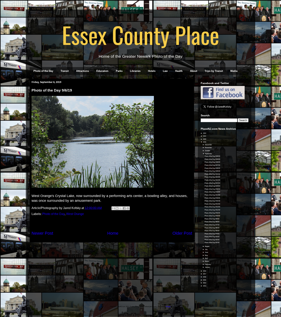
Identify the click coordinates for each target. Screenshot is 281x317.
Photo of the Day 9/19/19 (212, 189)
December (208, 145)
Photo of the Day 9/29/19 (212, 159)
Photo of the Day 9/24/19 (212, 174)
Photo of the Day (43, 71)
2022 (204, 133)
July (206, 249)
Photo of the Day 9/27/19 (212, 165)
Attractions (82, 71)
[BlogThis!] (117, 208)
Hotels (151, 71)
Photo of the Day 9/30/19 (212, 156)
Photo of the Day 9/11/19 (212, 213)
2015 (204, 280)
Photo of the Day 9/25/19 (212, 171)
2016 (204, 277)
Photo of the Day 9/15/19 (212, 201)
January (207, 267)
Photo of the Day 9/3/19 (212, 237)
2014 (204, 283)
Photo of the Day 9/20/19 (212, 186)
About (193, 71)
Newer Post (42, 233)
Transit (65, 71)
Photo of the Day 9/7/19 (212, 225)
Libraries (135, 71)
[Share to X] (121, 208)
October (207, 151)
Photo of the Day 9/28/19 (212, 162)
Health (179, 71)
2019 (204, 142)
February (208, 264)
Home (112, 233)
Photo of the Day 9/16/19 (212, 198)
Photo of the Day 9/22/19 (212, 180)
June (206, 252)
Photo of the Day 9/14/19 (212, 204)
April (206, 258)
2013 (204, 286)
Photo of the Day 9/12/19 (212, 210)
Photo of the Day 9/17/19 (212, 195)
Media (233, 71)
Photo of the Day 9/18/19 (212, 192)
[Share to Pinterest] (128, 208)
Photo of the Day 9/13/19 (212, 207)
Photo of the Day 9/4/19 (212, 234)
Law (165, 71)
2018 (204, 271)
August (207, 246)
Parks (119, 71)
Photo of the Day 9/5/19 (212, 231)
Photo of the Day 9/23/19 (212, 177)
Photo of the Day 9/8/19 (212, 222)
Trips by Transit (214, 71)
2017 (204, 274)
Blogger (168, 306)
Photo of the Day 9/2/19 (212, 240)
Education (102, 71)
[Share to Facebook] (124, 208)
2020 (204, 139)
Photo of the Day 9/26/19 (212, 168)
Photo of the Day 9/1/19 (212, 242)
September (208, 154)
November (208, 147)
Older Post (182, 233)
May (206, 255)
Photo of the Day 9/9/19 (212, 219)
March (207, 261)
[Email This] (113, 208)
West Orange (75, 214)
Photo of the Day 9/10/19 (212, 216)
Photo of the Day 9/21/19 (212, 183)
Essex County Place (140, 35)
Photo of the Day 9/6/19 (212, 228)
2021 (204, 136)
